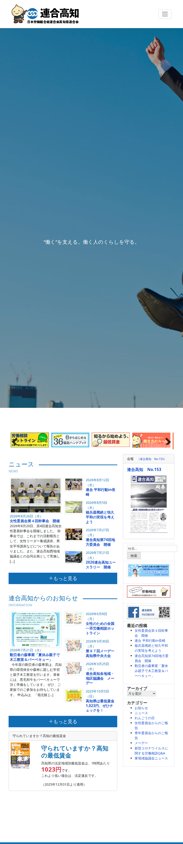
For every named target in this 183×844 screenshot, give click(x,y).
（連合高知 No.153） (152, 459)
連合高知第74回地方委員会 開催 (100, 542)
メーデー (141, 743)
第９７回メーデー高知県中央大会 (100, 653)
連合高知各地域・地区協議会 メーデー (100, 678)
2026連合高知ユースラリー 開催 (101, 564)
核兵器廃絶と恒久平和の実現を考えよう (100, 517)
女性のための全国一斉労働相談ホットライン (100, 628)
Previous (16, 440)
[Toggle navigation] (165, 14)
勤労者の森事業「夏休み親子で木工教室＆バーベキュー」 (35, 657)
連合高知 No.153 (144, 469)
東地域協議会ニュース (151, 758)
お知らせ (141, 708)
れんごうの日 (145, 718)
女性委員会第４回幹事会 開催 (35, 520)
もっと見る (65, 578)
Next (166, 440)
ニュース (141, 713)
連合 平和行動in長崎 (100, 492)
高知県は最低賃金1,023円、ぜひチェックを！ (100, 705)
